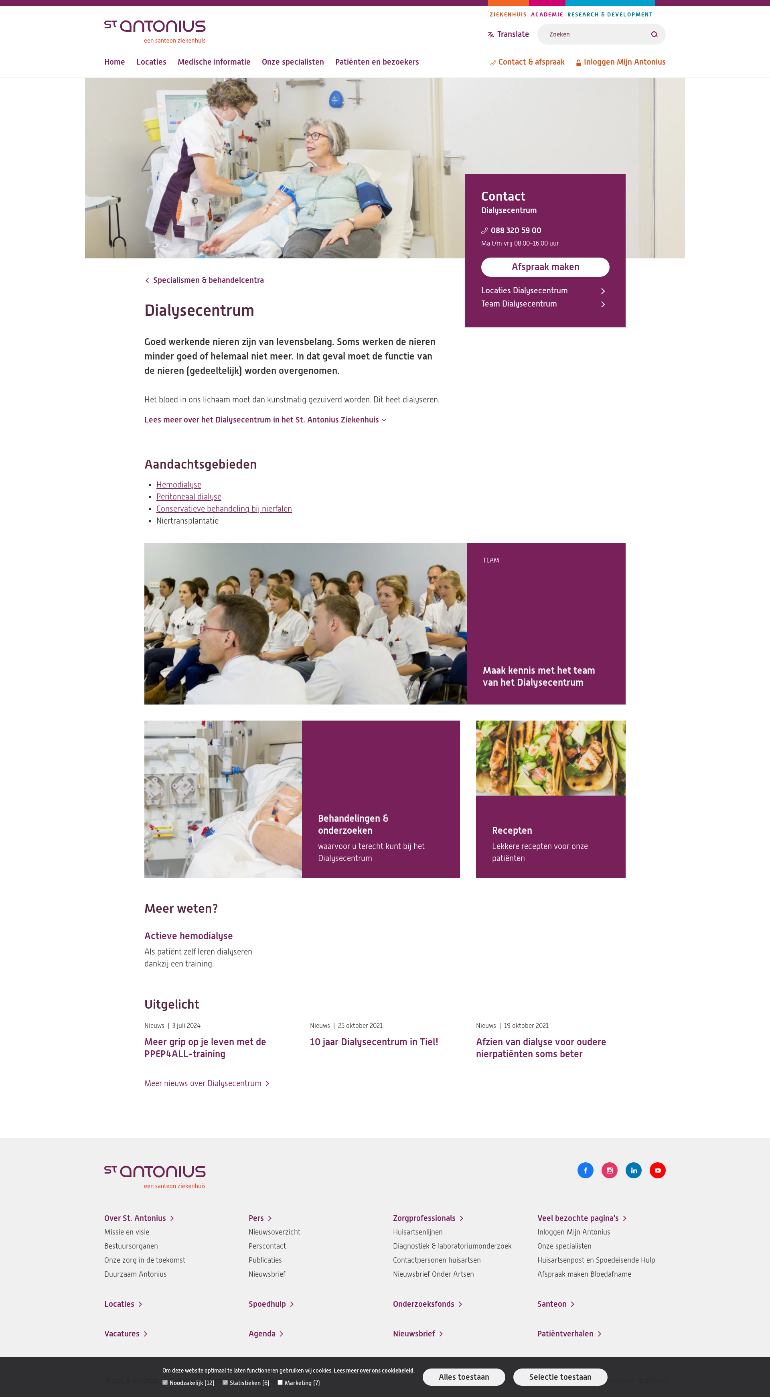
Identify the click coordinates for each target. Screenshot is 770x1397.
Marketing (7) (302, 1383)
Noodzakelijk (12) (192, 1383)
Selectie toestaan (560, 1377)
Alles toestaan (464, 1377)
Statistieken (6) (250, 1383)
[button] (265, 420)
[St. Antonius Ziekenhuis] (296, 29)
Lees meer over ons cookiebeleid (373, 1370)
